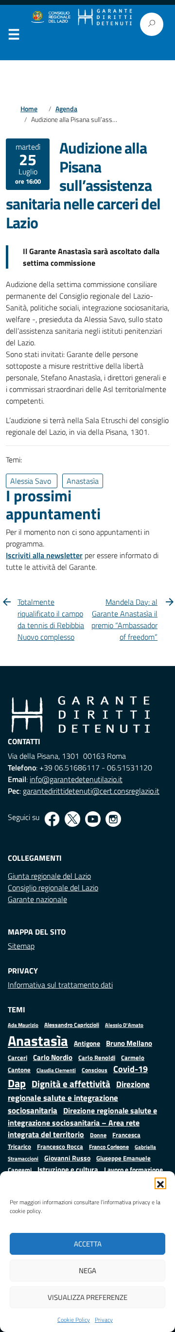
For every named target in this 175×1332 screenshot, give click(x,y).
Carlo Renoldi (96, 1057)
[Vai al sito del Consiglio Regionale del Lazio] (50, 17)
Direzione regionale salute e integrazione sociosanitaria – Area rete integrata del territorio (82, 1122)
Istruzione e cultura (67, 1169)
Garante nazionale (37, 899)
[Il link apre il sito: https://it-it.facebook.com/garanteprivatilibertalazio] (52, 819)
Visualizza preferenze (87, 1297)
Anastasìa (38, 1040)
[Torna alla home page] (104, 17)
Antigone (87, 1043)
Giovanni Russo (67, 1158)
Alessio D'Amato (124, 1025)
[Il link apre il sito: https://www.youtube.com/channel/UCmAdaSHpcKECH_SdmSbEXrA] (93, 819)
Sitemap (21, 946)
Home (28, 108)
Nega (87, 1270)
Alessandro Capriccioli (71, 1024)
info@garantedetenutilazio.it (76, 779)
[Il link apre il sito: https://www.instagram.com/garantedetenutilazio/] (113, 819)
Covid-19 (130, 1069)
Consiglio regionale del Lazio (53, 887)
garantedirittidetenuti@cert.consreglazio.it (91, 791)
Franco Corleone (109, 1146)
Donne (98, 1135)
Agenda (66, 108)
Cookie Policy (73, 1319)
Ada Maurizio (23, 1025)
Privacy (104, 1319)
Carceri (17, 1057)
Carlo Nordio (52, 1057)
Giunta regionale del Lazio (49, 876)
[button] (160, 1183)
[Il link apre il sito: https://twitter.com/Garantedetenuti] (72, 819)
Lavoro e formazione (133, 1169)
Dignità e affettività (71, 1084)
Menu (13, 36)
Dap (17, 1083)
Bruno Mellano (129, 1043)
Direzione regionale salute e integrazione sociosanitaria (79, 1096)
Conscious (94, 1070)
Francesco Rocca (60, 1146)
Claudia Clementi (56, 1070)
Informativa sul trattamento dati (60, 984)
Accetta (88, 1243)
